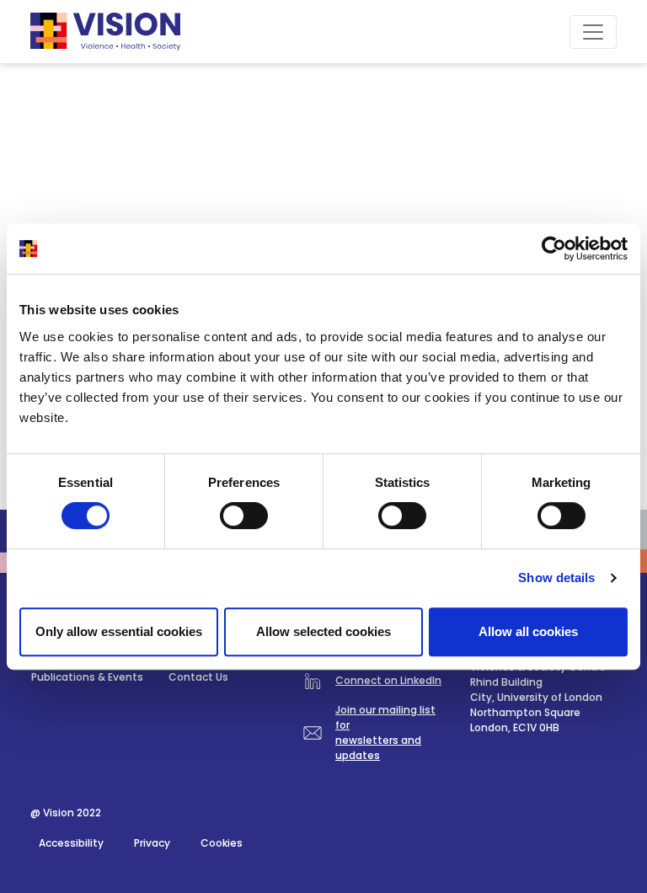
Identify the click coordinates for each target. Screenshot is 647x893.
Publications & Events (87, 677)
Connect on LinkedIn (388, 680)
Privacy (152, 843)
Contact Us (198, 677)
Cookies (222, 843)
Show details (556, 577)
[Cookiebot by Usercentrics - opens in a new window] (554, 248)
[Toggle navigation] (593, 32)
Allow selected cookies (323, 631)
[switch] (244, 515)
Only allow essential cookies (118, 631)
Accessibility (71, 843)
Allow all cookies (528, 631)
